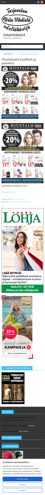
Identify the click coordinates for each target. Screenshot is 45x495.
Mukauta (23, 485)
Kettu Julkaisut (24, 431)
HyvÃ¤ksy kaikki (22, 479)
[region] (22, 477)
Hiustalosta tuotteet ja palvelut (19, 202)
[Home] (12, 54)
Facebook (31, 425)
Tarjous (12, 192)
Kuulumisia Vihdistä (18, 199)
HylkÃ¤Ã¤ (22, 490)
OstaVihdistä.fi (14, 35)
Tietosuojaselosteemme (10, 443)
